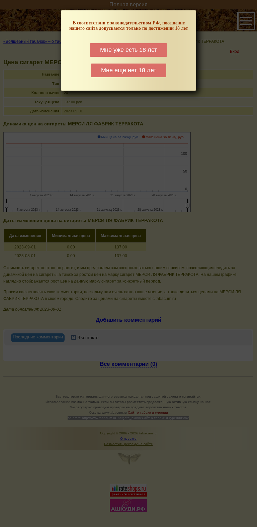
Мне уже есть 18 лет (128, 49)
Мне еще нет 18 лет (128, 70)
